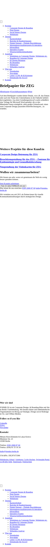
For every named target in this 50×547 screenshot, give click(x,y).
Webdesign (14, 34)
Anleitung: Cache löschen (25, 460)
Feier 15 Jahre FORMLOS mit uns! (13, 186)
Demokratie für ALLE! (18, 78)
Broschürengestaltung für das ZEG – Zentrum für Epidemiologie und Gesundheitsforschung (25, 160)
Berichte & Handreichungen (20, 41)
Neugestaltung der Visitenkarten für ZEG (20, 167)
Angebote (8, 54)
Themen (8, 37)
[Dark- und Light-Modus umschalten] (1, 21)
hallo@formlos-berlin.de (9, 451)
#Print (30, 92)
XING (2, 425)
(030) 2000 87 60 (28, 188)
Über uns (8, 69)
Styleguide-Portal (42, 460)
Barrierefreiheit (15, 39)
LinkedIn (3, 423)
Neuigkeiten (14, 71)
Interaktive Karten (17, 50)
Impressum (17, 462)
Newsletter (14, 73)
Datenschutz (27, 462)
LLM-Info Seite (6, 462)
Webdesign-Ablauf (7, 460)
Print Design (14, 30)
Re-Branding (15, 63)
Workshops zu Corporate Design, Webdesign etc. (28, 56)
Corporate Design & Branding (21, 28)
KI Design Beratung (17, 60)
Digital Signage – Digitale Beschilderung (25, 43)
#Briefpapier (5, 92)
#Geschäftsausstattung (18, 92)
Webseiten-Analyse (17, 67)
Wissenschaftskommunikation (21, 52)
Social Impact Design (18, 32)
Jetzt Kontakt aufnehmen (9, 183)
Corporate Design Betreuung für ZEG (19, 154)
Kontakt (8, 80)
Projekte (8, 26)
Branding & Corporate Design (21, 58)
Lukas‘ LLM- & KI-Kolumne (21, 76)
